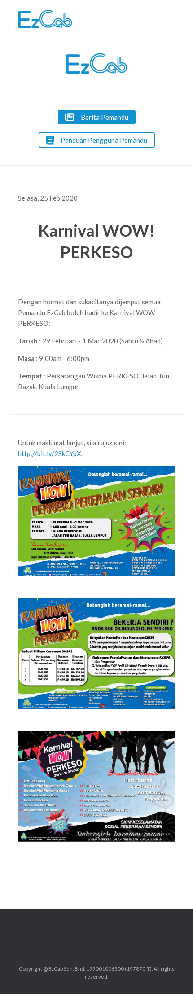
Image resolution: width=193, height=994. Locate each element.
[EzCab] (45, 19)
